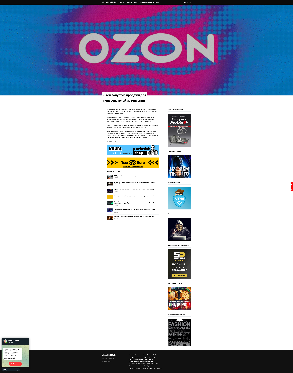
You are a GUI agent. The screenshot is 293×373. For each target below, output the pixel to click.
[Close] (291, 2)
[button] (27, 339)
